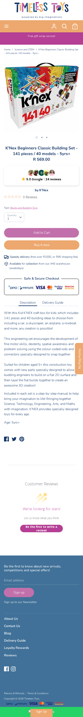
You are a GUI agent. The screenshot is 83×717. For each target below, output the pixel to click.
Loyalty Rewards (16, 648)
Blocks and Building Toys (23, 207)
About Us (11, 619)
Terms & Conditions (38, 693)
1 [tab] (37, 137)
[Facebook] (7, 669)
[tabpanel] (41, 95)
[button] (41, 175)
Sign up (18, 592)
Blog (7, 633)
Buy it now (42, 245)
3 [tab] (46, 137)
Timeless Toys (31, 698)
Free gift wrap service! (41, 36)
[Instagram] (14, 669)
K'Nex (43, 190)
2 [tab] (42, 137)
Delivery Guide (52, 302)
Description (28, 302)
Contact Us (12, 626)
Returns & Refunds (14, 693)
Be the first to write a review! (41, 528)
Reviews (10, 655)
